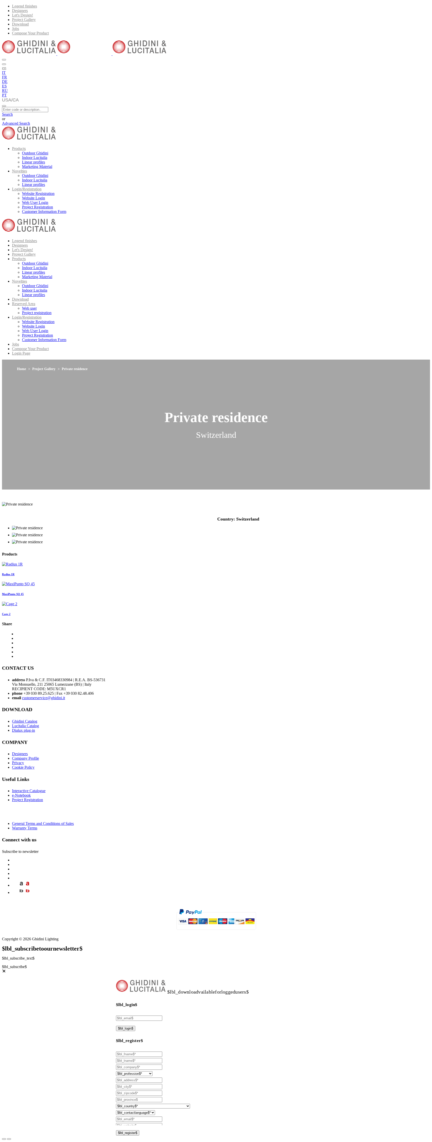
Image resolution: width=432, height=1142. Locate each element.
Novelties (19, 171)
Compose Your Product (30, 33)
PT (4, 95)
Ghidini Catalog (24, 721)
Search (7, 114)
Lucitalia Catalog (25, 726)
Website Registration (38, 193)
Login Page (21, 353)
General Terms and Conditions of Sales (43, 823)
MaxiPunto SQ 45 (13, 593)
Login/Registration (27, 189)
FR (4, 77)
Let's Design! (22, 15)
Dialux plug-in (23, 730)
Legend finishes (24, 6)
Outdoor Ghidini (35, 153)
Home (21, 369)
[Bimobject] (21, 892)
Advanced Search (16, 123)
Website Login (33, 198)
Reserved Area (23, 304)
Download (20, 24)
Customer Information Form (44, 211)
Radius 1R (8, 574)
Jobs (15, 28)
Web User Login (35, 202)
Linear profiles (33, 162)
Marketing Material (37, 166)
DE (5, 81)
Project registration (37, 313)
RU (5, 90)
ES (4, 86)
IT (4, 72)
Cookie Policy (23, 767)
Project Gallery (24, 19)
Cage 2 (6, 613)
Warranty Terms (24, 828)
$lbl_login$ (125, 1028)
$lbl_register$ (127, 1133)
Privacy (18, 763)
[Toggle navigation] (4, 106)
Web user (29, 308)
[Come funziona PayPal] (216, 932)
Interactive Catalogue (29, 791)
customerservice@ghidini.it (43, 698)
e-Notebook (21, 795)
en (4, 67)
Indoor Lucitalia (34, 157)
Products (19, 148)
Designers (20, 10)
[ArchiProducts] (21, 885)
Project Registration (37, 207)
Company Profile (25, 758)
